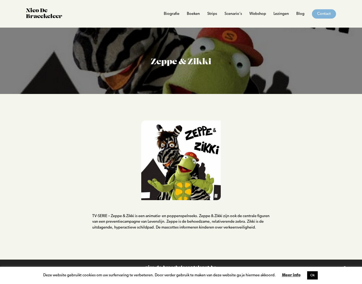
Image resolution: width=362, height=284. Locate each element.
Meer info (291, 275)
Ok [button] (312, 275)
